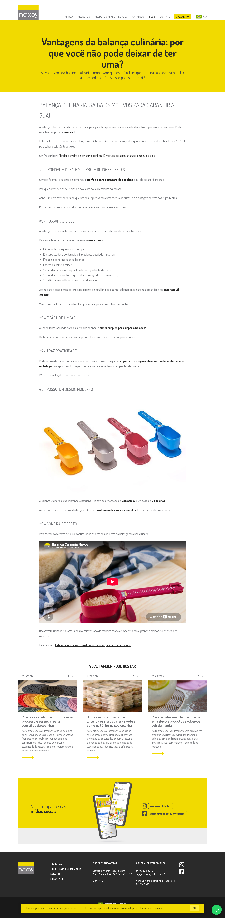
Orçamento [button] (182, 16)
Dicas (70, 676)
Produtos (84, 16)
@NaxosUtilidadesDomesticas (167, 813)
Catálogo (138, 16)
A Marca (68, 16)
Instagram (181, 864)
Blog (152, 16)
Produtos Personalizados (111, 16)
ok (194, 908)
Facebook (181, 871)
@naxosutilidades (160, 806)
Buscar (205, 16)
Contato (165, 16)
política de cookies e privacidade (115, 908)
